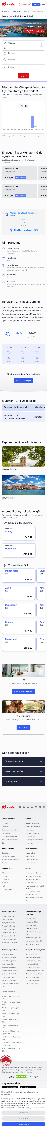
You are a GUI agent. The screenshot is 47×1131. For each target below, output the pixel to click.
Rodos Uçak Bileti (31, 922)
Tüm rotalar (17, 11)
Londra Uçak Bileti (31, 954)
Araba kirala (23, 727)
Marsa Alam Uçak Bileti (33, 974)
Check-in (36, 4)
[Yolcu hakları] (6, 1061)
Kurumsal (5, 883)
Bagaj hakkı (6, 853)
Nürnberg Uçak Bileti (9, 957)
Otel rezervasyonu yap (23, 691)
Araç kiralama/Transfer (10, 840)
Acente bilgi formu (31, 859)
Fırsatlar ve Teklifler (14, 771)
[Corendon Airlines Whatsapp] (44, 807)
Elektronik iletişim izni (33, 876)
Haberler (5, 876)
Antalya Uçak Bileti (8, 916)
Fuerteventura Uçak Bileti (34, 941)
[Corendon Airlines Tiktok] (40, 807)
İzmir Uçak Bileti (7, 919)
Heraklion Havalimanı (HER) (26, 230)
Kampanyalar (11, 782)
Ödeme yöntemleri (31, 863)
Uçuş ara (5, 823)
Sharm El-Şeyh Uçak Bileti (34, 970)
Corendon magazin (32, 833)
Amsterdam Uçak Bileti (33, 961)
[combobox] (26, 43)
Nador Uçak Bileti (31, 964)
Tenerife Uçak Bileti (32, 944)
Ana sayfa (5, 11)
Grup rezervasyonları (9, 836)
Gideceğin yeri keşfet (32, 826)
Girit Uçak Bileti (30, 918)
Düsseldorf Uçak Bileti (10, 961)
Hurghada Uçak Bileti (32, 967)
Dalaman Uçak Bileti (9, 932)
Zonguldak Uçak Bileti (10, 942)
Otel (3, 843)
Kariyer (4, 886)
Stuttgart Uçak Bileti (9, 974)
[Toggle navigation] (43, 4)
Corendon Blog (7, 889)
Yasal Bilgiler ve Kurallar (10, 1067)
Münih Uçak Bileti (8, 964)
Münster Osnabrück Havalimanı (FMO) (23, 214)
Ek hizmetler (6, 833)
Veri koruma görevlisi (32, 879)
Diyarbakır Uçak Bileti (9, 936)
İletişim (4, 863)
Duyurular (5, 879)
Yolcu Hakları (25, 1067)
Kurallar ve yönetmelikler (10, 859)
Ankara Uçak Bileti (8, 926)
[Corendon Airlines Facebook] (32, 807)
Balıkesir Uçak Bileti (9, 939)
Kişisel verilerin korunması (34, 873)
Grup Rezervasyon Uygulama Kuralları (29, 1070)
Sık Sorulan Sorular (8, 856)
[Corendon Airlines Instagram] (20, 807)
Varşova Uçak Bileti (32, 977)
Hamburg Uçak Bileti (9, 980)
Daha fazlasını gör (23, 381)
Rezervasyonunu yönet (10, 830)
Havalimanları (30, 836)
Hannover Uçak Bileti (9, 970)
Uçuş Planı (29, 843)
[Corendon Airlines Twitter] (24, 807)
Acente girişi (29, 856)
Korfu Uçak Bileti (31, 928)
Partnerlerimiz (30, 853)
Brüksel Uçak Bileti (32, 980)
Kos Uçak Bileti (30, 925)
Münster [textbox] (11, 43)
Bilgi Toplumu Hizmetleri (10, 1072)
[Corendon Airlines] (8, 4)
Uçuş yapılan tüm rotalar (33, 840)
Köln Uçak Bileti (7, 954)
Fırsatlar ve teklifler (32, 823)
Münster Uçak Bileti (9, 967)
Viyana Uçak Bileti (31, 984)
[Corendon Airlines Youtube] (28, 807)
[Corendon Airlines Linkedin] (36, 807)
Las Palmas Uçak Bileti (33, 937)
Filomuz (5, 873)
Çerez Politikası (30, 883)
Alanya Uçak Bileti (8, 923)
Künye (11, 1070)
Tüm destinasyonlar (14, 761)
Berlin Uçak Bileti (8, 977)
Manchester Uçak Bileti (33, 957)
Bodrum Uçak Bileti (8, 929)
